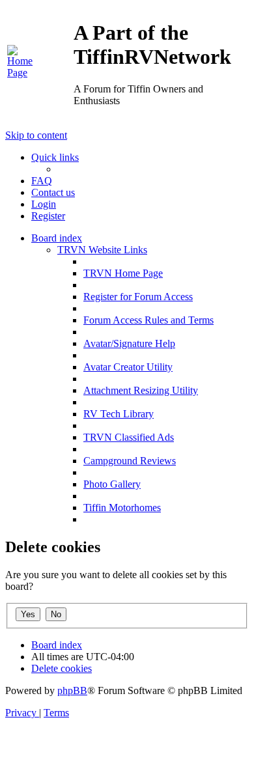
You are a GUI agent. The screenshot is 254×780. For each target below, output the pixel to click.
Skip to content (36, 135)
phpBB (72, 690)
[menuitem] (22, 72)
